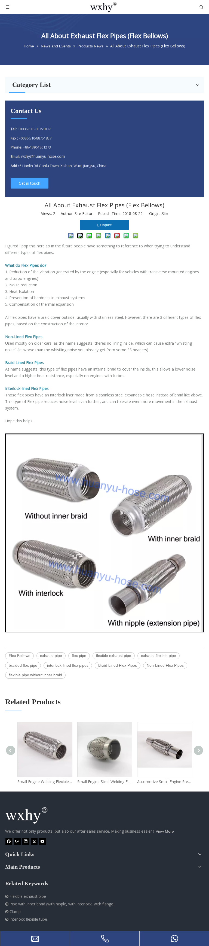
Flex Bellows (19, 655)
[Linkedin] (25, 841)
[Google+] (17, 841)
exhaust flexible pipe (158, 655)
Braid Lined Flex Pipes (117, 665)
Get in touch (29, 183)
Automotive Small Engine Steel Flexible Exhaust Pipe (164, 781)
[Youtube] (42, 841)
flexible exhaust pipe (113, 655)
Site (164, 213)
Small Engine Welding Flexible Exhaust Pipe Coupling (44, 781)
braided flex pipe (23, 665)
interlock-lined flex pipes (67, 665)
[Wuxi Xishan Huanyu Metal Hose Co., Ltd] (32, 815)
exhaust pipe (51, 655)
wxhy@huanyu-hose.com (43, 156)
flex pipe (79, 655)
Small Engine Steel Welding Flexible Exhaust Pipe (104, 781)
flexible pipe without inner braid (35, 675)
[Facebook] (8, 841)
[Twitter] (34, 841)
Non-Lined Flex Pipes (165, 665)
